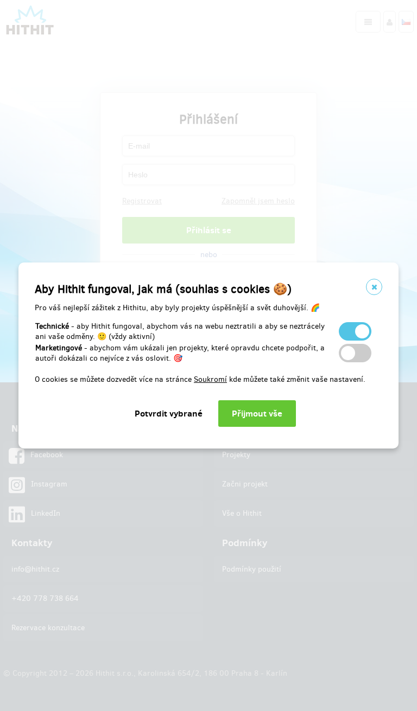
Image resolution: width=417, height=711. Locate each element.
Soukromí (210, 379)
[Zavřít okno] (374, 287)
